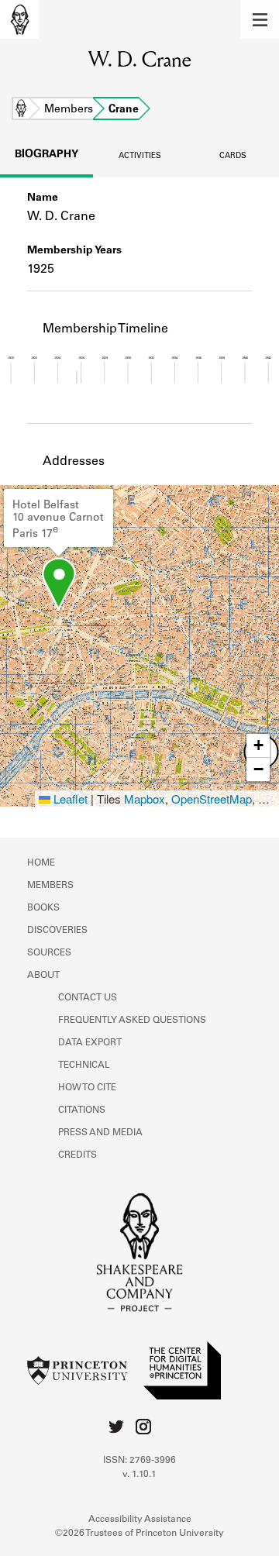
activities (140, 156)
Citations (81, 1110)
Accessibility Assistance (139, 1519)
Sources (49, 953)
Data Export (90, 1043)
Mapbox (144, 798)
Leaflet (69, 798)
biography (46, 155)
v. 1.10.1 (139, 1474)
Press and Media (100, 1133)
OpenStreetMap (211, 798)
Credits (77, 1155)
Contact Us (87, 998)
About (43, 975)
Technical (84, 1065)
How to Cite (87, 1088)
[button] (259, 19)
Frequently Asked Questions (132, 1020)
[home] (19, 19)
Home (21, 110)
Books (43, 908)
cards (232, 156)
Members (68, 110)
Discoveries (57, 930)
